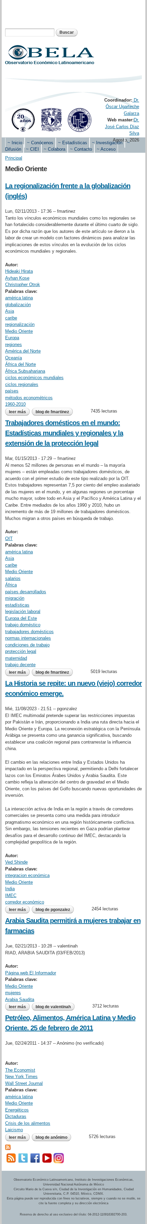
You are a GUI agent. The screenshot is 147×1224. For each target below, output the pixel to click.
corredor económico (24, 902)
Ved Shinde (16, 862)
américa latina (19, 297)
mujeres (13, 992)
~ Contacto (81, 149)
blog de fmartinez (52, 411)
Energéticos (17, 1110)
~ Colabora (54, 149)
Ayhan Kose (17, 278)
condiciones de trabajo (27, 644)
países (11, 390)
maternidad (16, 658)
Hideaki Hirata (19, 271)
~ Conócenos (40, 142)
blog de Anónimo (51, 1137)
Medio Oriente (19, 331)
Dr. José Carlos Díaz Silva (122, 126)
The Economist (20, 1070)
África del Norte (20, 364)
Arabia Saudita (19, 999)
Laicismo (14, 1129)
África (11, 584)
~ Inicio (15, 142)
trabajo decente (20, 664)
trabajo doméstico (22, 624)
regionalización (20, 324)
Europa (12, 337)
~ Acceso (106, 149)
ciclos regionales (21, 384)
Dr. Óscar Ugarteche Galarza (122, 107)
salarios (13, 578)
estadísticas (17, 605)
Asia (9, 311)
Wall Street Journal (24, 1083)
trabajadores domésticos (29, 631)
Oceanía (13, 357)
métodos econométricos (29, 397)
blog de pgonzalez (53, 909)
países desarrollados (25, 591)
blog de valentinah (53, 1006)
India (10, 888)
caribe (11, 317)
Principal (13, 158)
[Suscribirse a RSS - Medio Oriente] (8, 1146)
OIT (9, 538)
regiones (13, 344)
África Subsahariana (25, 371)
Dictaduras (15, 1116)
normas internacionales (28, 638)
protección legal (20, 651)
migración (14, 598)
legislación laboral (22, 611)
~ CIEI (32, 149)
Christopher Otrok (22, 284)
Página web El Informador (30, 972)
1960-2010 (15, 404)
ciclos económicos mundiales (34, 377)
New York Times (21, 1076)
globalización (18, 304)
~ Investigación (107, 142)
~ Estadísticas (72, 142)
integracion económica (27, 875)
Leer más (19, 411)
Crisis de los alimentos (27, 1123)
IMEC (10, 895)
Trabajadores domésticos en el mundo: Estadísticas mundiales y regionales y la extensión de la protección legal (64, 433)
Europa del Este (21, 618)
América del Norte (23, 351)
